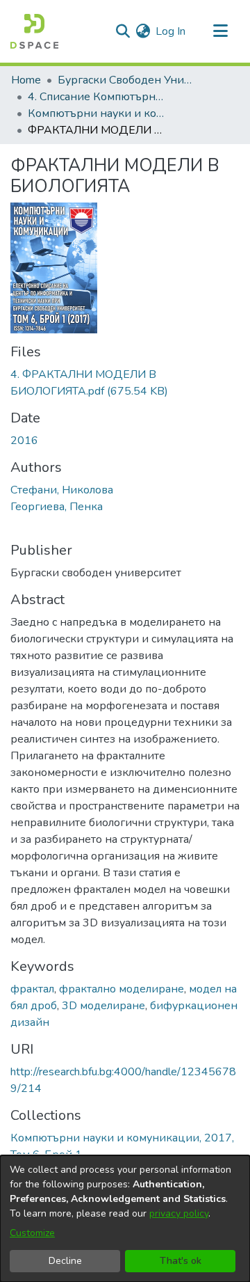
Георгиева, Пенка (56, 506)
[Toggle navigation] (220, 31)
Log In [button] (171, 31)
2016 (24, 440)
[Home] (34, 31)
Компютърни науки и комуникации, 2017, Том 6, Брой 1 (97, 113)
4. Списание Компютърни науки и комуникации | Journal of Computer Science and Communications (97, 96)
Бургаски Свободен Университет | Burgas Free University (127, 80)
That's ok (180, 1260)
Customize (32, 1233)
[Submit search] (122, 31)
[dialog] (125, 1218)
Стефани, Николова (61, 490)
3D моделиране (103, 1005)
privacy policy (178, 1213)
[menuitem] (142, 31)
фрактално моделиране (121, 989)
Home (26, 80)
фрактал (32, 989)
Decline (65, 1260)
